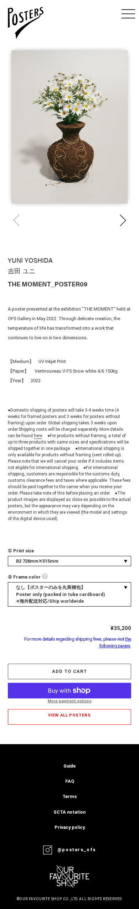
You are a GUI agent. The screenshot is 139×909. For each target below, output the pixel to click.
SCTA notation (69, 812)
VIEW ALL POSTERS (69, 715)
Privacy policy (70, 827)
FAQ (69, 781)
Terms (69, 796)
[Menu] (128, 14)
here (38, 435)
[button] (123, 220)
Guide (69, 766)
